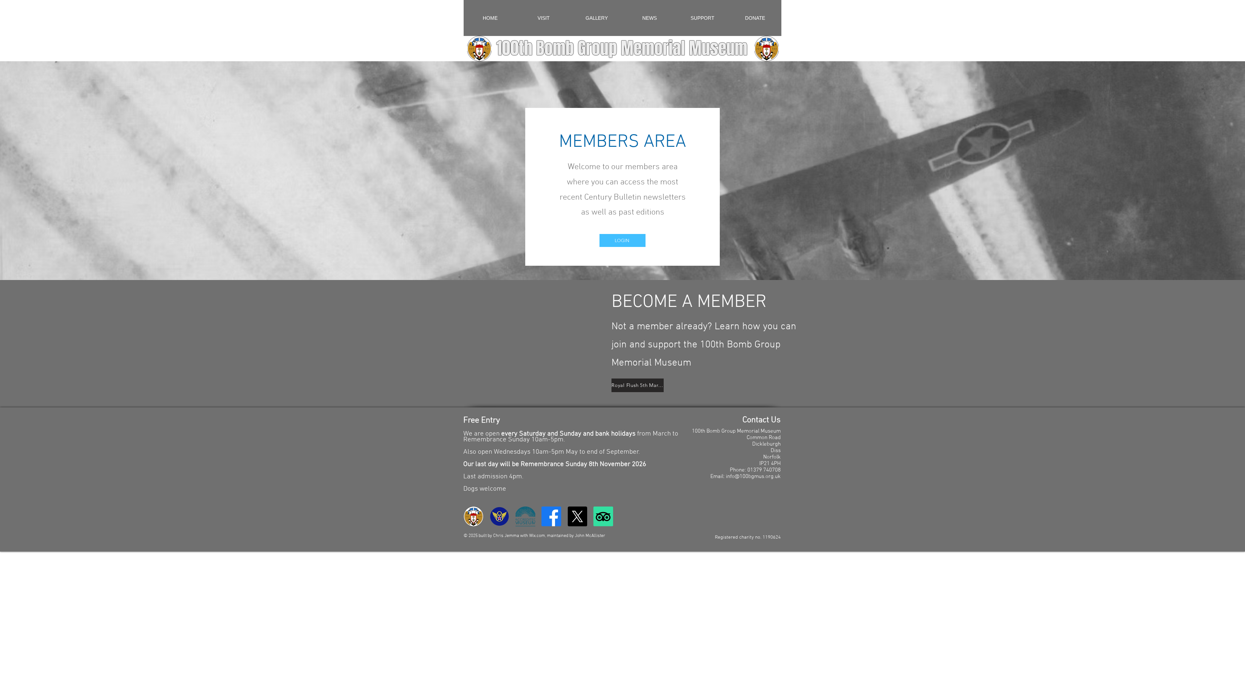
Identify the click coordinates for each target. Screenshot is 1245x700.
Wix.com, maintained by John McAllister (567, 536)
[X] (577, 516)
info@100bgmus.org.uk (753, 476)
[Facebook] (551, 516)
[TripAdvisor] (603, 516)
